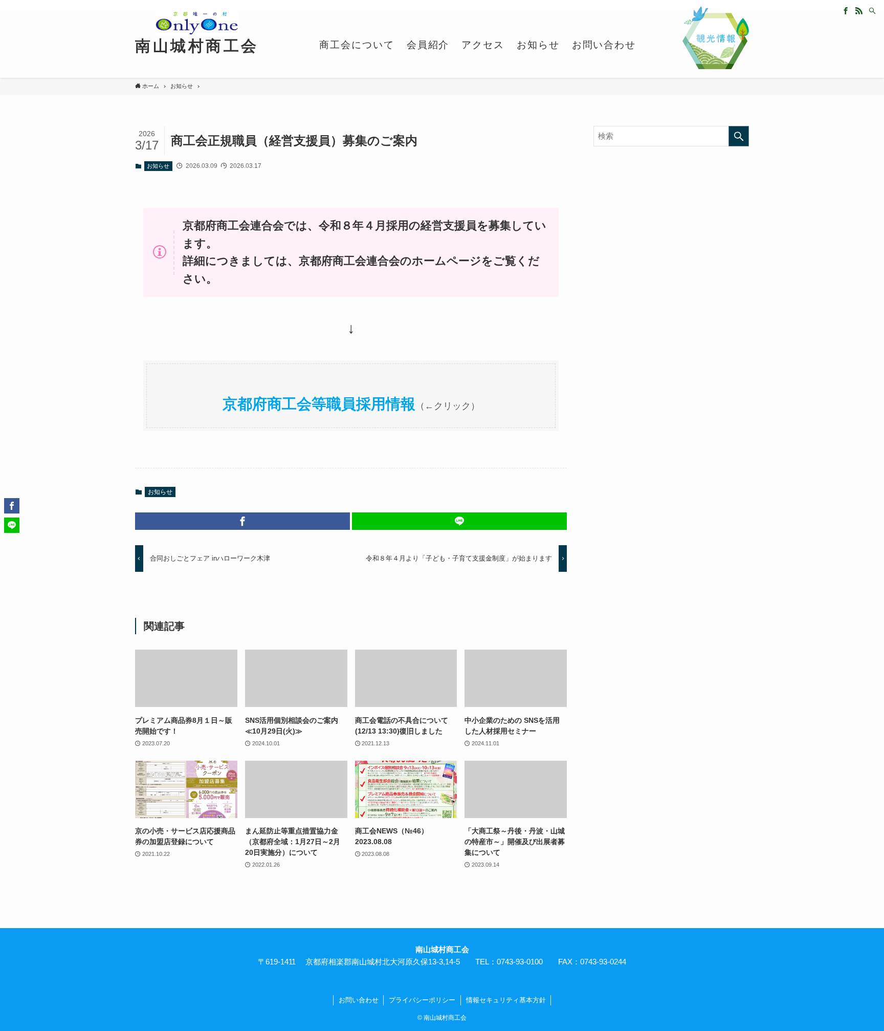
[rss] (859, 10)
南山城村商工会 (197, 46)
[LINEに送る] (459, 521)
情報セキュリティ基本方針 (506, 1000)
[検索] (872, 10)
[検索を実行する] (738, 136)
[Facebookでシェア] (242, 521)
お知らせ (158, 166)
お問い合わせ (359, 1000)
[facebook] (845, 10)
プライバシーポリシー (422, 1000)
